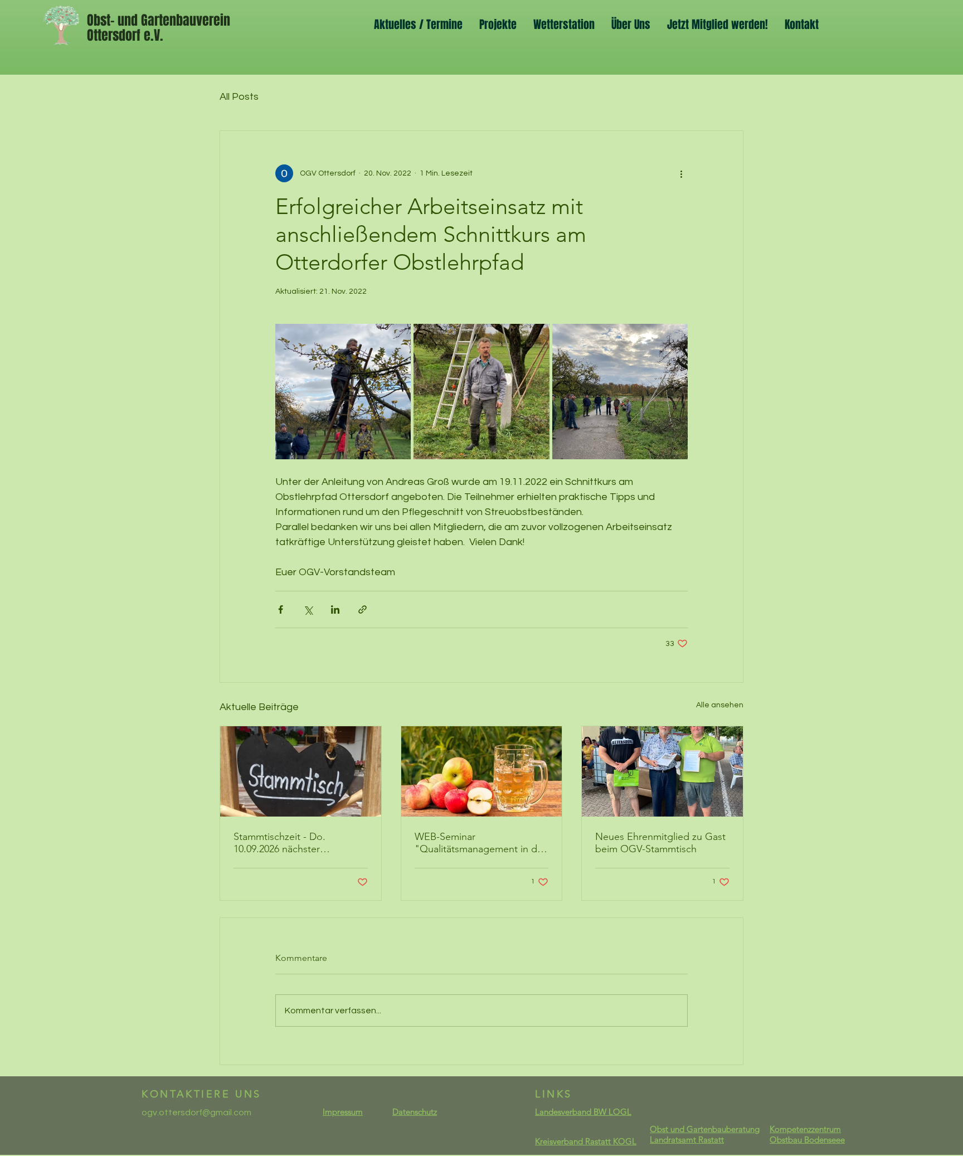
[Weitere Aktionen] (681, 173)
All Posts (239, 96)
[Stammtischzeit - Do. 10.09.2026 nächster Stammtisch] (300, 771)
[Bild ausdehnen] (343, 391)
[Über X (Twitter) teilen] (308, 609)
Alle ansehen (719, 705)
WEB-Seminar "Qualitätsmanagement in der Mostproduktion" (480, 842)
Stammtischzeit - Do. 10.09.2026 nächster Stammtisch (279, 842)
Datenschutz (414, 1111)
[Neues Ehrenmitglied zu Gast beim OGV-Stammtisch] (662, 771)
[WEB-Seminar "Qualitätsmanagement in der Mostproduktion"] (481, 771)
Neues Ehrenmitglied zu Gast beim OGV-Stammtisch (660, 842)
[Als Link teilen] (362, 609)
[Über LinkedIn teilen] (335, 609)
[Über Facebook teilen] (280, 609)
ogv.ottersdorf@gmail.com (196, 1112)
